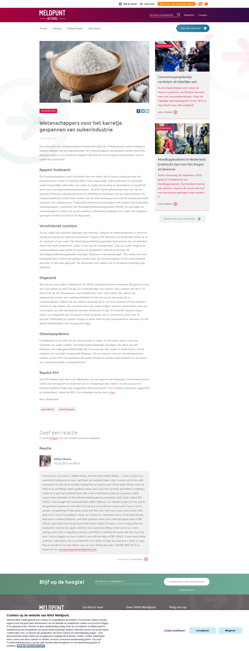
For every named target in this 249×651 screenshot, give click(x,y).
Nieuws (57, 28)
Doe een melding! (191, 28)
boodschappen (66, 409)
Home (43, 28)
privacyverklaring (186, 590)
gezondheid (48, 409)
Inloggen (203, 15)
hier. (113, 392)
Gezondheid (48, 110)
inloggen (54, 438)
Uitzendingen (75, 28)
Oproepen (94, 28)
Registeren (189, 15)
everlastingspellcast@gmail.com (78, 549)
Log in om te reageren (130, 559)
